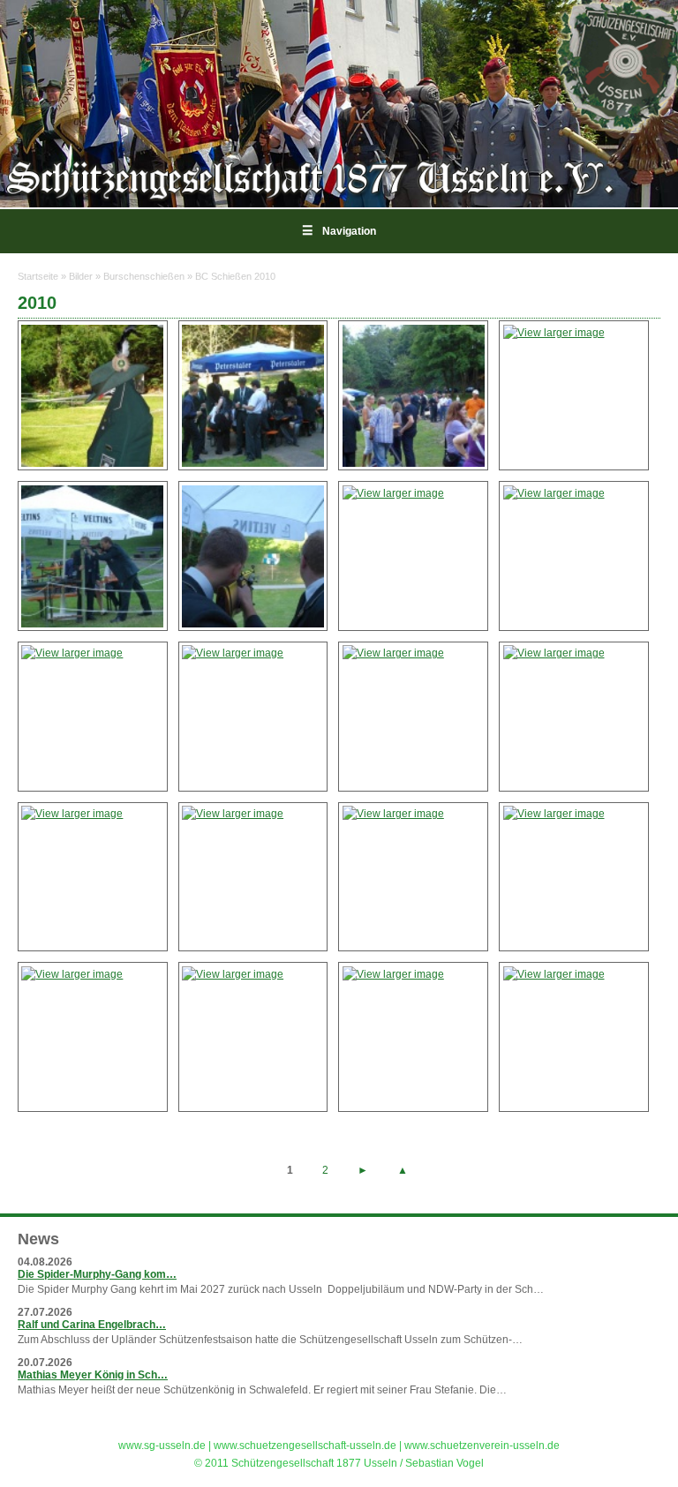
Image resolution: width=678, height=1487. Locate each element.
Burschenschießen (144, 276)
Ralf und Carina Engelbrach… (92, 1324)
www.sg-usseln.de (162, 1445)
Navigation (339, 230)
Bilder (81, 276)
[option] (339, 103)
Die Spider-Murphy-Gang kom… (97, 1274)
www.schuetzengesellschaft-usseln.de (305, 1445)
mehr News (626, 1411)
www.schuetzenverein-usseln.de (482, 1445)
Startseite (38, 276)
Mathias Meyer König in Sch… (93, 1375)
